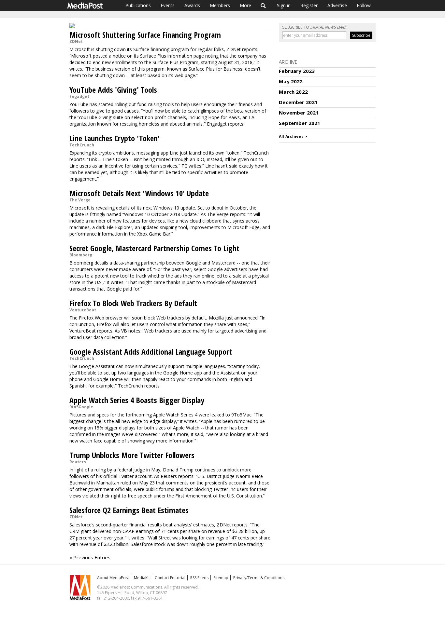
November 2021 (299, 112)
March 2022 (293, 91)
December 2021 (298, 102)
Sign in (284, 5)
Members (220, 5)
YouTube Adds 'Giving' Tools (113, 89)
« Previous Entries (89, 557)
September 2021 (299, 123)
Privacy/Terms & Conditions (258, 577)
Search (263, 5)
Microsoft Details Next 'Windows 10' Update (139, 193)
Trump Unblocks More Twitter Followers (131, 455)
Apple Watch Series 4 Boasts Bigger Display (136, 400)
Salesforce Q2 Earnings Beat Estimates (129, 510)
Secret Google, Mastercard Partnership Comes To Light (154, 248)
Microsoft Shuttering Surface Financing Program (145, 34)
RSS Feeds (199, 577)
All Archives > (293, 136)
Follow (364, 5)
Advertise (337, 5)
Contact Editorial (170, 577)
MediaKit (142, 577)
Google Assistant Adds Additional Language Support (150, 351)
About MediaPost (113, 577)
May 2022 (291, 81)
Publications (138, 5)
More (245, 5)
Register (309, 5)
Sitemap (220, 577)
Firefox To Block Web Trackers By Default (133, 303)
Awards (192, 5)
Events (168, 5)
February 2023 (297, 71)
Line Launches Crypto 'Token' (114, 138)
